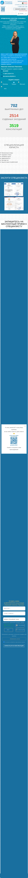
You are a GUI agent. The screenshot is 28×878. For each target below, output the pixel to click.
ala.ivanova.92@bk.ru (9, 76)
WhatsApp (5, 84)
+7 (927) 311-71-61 (22, 6)
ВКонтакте (22, 84)
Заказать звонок (20, 9)
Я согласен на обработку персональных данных (14, 642)
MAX (5, 88)
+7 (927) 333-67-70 (8, 73)
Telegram (14, 84)
